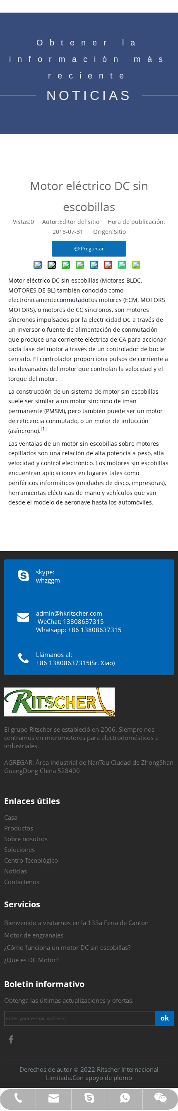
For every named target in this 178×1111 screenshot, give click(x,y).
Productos (18, 828)
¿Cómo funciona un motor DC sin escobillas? (67, 947)
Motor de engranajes (33, 935)
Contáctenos (21, 882)
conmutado (72, 300)
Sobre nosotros (26, 839)
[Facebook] (11, 1039)
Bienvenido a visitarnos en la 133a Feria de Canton (76, 922)
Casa (10, 817)
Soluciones (19, 849)
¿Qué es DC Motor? (31, 960)
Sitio (120, 232)
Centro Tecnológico (31, 860)
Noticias (15, 871)
